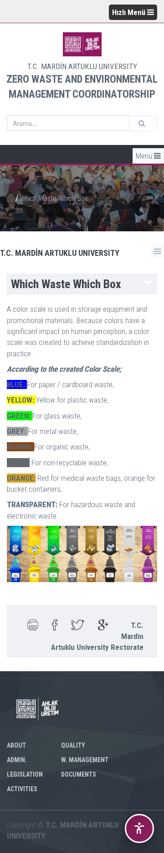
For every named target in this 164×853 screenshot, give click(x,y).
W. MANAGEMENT (84, 759)
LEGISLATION (25, 774)
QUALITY (73, 745)
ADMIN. (17, 759)
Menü (145, 155)
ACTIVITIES (22, 789)
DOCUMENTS (78, 774)
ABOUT (16, 745)
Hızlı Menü (129, 12)
